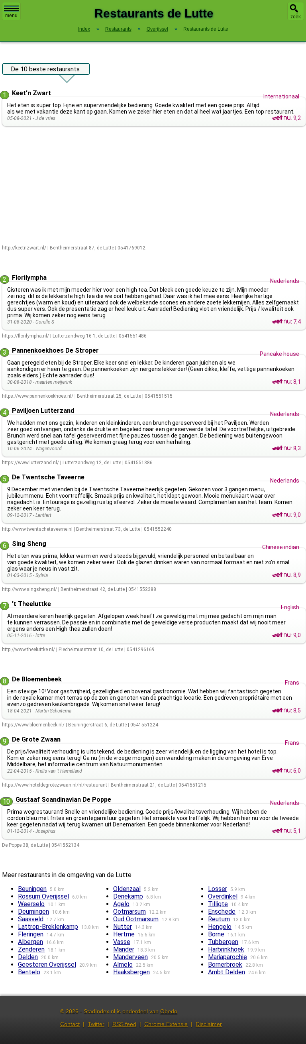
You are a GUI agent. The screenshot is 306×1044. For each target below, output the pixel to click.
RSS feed (124, 1024)
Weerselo (31, 904)
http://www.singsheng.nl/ (29, 589)
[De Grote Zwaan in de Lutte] (281, 770)
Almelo (123, 964)
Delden (28, 957)
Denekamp (128, 896)
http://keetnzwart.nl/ (24, 248)
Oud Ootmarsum (136, 919)
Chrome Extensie (166, 1024)
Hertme (124, 934)
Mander (123, 949)
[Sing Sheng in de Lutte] (281, 575)
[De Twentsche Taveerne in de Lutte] (281, 515)
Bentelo (29, 972)
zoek (295, 17)
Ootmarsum (129, 911)
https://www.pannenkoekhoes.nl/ (37, 396)
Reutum (219, 919)
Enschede (221, 911)
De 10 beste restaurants (45, 69)
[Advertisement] (154, 186)
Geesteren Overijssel (47, 964)
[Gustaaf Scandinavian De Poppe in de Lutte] (281, 831)
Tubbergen (223, 942)
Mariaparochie (227, 957)
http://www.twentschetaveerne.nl (37, 529)
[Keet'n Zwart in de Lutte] (281, 118)
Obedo (168, 1011)
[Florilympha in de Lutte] (281, 321)
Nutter (122, 926)
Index (84, 29)
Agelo (121, 904)
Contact (70, 1024)
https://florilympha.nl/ (25, 336)
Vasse (121, 942)
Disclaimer (209, 1024)
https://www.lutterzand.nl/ (30, 462)
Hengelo (219, 926)
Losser (217, 889)
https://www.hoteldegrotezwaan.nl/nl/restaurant (54, 785)
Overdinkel (222, 896)
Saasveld (30, 919)
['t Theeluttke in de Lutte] (281, 635)
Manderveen (130, 957)
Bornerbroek (225, 964)
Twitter (96, 1024)
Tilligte (218, 904)
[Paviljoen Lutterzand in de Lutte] (281, 448)
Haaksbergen (131, 972)
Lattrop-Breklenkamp (48, 926)
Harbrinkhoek (226, 949)
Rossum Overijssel (43, 896)
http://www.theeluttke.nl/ (28, 649)
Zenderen (31, 949)
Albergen (30, 942)
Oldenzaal (127, 889)
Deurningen (33, 911)
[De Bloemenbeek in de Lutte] (281, 710)
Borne (216, 934)
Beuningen (32, 889)
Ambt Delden (226, 972)
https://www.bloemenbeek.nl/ (33, 725)
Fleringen (30, 934)
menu (11, 15)
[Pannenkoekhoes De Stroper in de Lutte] (281, 382)
